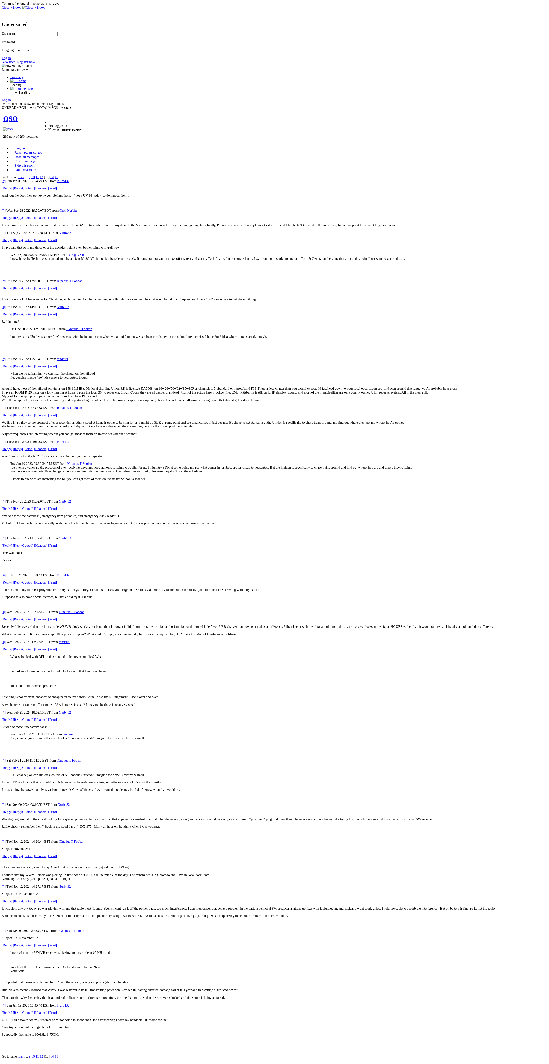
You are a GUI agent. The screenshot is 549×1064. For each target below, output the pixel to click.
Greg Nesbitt (68, 210)
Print (52, 188)
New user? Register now (18, 62)
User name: (9, 33)
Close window (12, 7)
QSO (10, 118)
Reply (7, 188)
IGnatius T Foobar (69, 281)
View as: (54, 129)
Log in (6, 58)
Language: (9, 50)
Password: (9, 42)
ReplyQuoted (23, 188)
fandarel (62, 359)
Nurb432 (63, 181)
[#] (4, 181)
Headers (40, 188)
